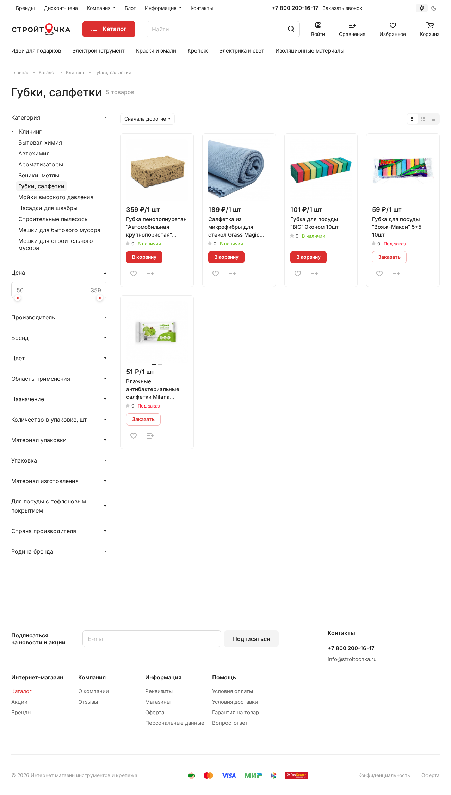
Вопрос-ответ (230, 723)
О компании (93, 691)
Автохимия (34, 153)
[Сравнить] (150, 273)
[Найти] (291, 29)
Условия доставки (235, 701)
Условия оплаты (232, 691)
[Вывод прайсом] (433, 119)
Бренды (21, 712)
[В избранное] (133, 273)
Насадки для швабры (48, 208)
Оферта (154, 712)
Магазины (158, 701)
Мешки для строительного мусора (55, 244)
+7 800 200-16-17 (295, 8)
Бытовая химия (40, 142)
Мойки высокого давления (55, 197)
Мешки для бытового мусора (59, 229)
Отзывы (88, 701)
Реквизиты (159, 691)
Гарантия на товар (235, 712)
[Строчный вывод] (423, 119)
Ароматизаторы (40, 164)
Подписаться (251, 638)
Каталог (21, 691)
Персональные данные (174, 723)
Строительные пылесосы (53, 218)
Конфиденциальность (384, 775)
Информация (163, 677)
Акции (19, 701)
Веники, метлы (38, 175)
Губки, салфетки (41, 186)
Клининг (30, 131)
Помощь (224, 677)
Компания (92, 677)
